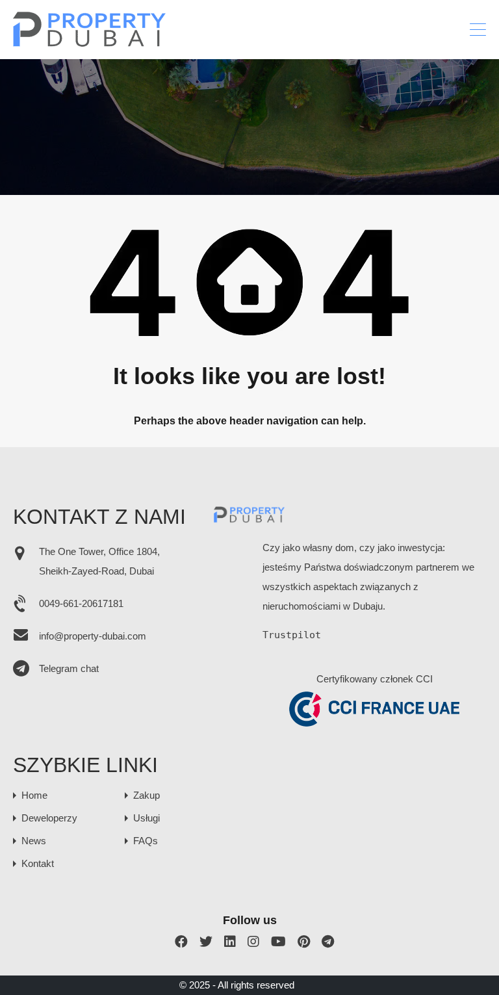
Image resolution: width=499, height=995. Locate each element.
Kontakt (37, 863)
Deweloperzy (49, 818)
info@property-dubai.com (92, 635)
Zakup (146, 795)
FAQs (145, 841)
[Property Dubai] (90, 43)
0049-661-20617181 (81, 603)
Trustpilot (291, 635)
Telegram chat (69, 668)
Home (34, 795)
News (33, 841)
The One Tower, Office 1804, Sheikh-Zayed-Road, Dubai (99, 561)
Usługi (146, 818)
